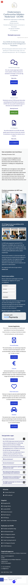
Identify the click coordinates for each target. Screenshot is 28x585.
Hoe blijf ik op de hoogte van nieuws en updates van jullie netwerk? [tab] (14, 482)
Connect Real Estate (10, 492)
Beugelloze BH (6, 503)
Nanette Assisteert (7, 512)
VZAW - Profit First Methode (10, 520)
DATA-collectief (8, 495)
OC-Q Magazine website (9, 537)
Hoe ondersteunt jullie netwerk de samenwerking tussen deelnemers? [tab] (11, 472)
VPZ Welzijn (6, 517)
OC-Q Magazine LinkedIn (9, 534)
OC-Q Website (14, 143)
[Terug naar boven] (14, 581)
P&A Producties (6, 514)
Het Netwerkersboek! (8, 531)
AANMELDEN (14, 112)
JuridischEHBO (6, 509)
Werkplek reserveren (14, 35)
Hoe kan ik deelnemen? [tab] (8, 463)
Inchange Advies (7, 506)
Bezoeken (14, 82)
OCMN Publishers (7, 546)
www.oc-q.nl (5, 269)
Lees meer (14, 357)
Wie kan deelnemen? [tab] (8, 459)
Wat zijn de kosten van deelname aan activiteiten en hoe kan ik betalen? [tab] (12, 477)
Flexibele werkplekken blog (9, 528)
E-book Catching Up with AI (9, 540)
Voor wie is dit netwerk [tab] (8, 439)
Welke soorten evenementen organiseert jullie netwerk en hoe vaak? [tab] (14, 467)
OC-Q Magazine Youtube (9, 543)
